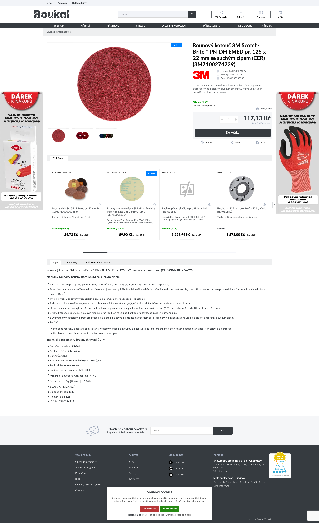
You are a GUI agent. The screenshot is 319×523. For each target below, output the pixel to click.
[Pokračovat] (274, 205)
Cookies (79, 490)
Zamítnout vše (149, 509)
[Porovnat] (99, 204)
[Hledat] (192, 14)
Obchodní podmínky (86, 462)
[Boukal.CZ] (51, 14)
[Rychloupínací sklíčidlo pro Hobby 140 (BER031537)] (187, 189)
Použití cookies (156, 515)
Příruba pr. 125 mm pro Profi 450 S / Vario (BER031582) (241, 210)
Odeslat (223, 431)
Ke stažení (80, 473)
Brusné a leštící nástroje (59, 32)
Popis (55, 262)
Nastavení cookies (137, 515)
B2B (77, 479)
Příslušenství (58, 158)
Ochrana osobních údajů (88, 484)
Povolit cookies (169, 509)
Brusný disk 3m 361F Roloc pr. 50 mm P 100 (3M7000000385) (75, 210)
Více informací (221, 471)
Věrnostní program (85, 467)
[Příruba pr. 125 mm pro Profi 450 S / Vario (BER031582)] (242, 189)
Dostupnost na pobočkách (205, 105)
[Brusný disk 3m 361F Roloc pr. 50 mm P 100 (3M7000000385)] (77, 189)
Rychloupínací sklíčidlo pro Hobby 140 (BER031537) (184, 210)
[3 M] (201, 75)
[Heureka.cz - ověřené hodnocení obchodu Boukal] (280, 477)
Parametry (71, 262)
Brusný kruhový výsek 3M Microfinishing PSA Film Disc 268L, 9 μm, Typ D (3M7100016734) (131, 211)
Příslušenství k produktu (97, 262)
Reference (134, 467)
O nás (49, 3)
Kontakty (62, 3)
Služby (132, 473)
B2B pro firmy (79, 3)
